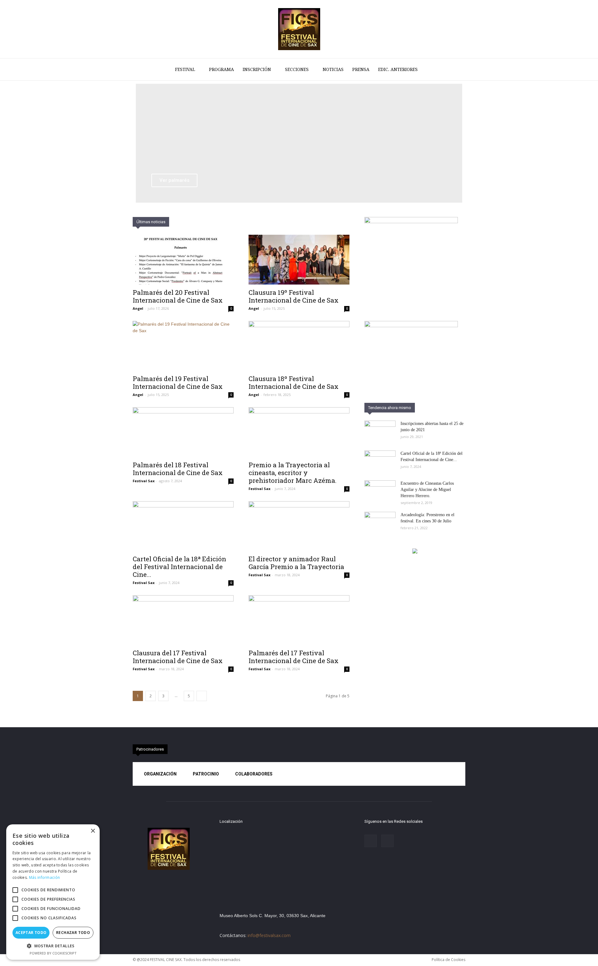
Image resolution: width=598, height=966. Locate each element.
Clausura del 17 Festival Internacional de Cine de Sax (178, 656)
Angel (138, 308)
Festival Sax (143, 480)
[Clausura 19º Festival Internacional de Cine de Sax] (299, 260)
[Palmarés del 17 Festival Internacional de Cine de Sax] (299, 620)
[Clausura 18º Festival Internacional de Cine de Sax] (299, 346)
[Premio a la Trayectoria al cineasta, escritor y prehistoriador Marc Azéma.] (299, 432)
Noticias (333, 69)
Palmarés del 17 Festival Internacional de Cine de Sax (294, 656)
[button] (457, 70)
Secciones (297, 69)
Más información (44, 877)
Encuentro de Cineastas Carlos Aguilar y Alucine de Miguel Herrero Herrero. (427, 489)
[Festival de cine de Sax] (299, 29)
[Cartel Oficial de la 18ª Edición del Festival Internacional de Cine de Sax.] (183, 526)
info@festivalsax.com (269, 935)
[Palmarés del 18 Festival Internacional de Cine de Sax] (183, 432)
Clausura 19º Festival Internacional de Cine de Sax (294, 296)
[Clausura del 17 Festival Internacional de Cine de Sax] (183, 620)
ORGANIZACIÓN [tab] (160, 773)
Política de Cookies (448, 959)
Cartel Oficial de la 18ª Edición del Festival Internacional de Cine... (179, 566)
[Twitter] (387, 841)
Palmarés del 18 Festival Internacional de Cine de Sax (178, 468)
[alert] (53, 892)
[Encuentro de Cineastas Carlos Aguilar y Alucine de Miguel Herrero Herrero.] (380, 491)
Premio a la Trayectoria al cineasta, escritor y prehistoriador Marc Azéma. (293, 472)
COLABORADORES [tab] (254, 773)
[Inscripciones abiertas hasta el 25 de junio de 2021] (380, 431)
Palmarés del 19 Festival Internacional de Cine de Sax (178, 382)
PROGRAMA (221, 69)
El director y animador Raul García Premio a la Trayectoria (296, 562)
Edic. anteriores (398, 69)
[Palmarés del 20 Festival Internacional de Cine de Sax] (183, 260)
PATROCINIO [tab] (206, 773)
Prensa (360, 69)
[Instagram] (370, 841)
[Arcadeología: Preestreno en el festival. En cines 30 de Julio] (380, 523)
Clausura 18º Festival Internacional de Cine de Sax (294, 382)
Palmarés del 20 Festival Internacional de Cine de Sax (178, 296)
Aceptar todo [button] (31, 932)
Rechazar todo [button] (73, 932)
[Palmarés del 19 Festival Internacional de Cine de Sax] (183, 346)
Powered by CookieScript (53, 953)
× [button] (92, 831)
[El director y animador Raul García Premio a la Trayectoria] (299, 526)
